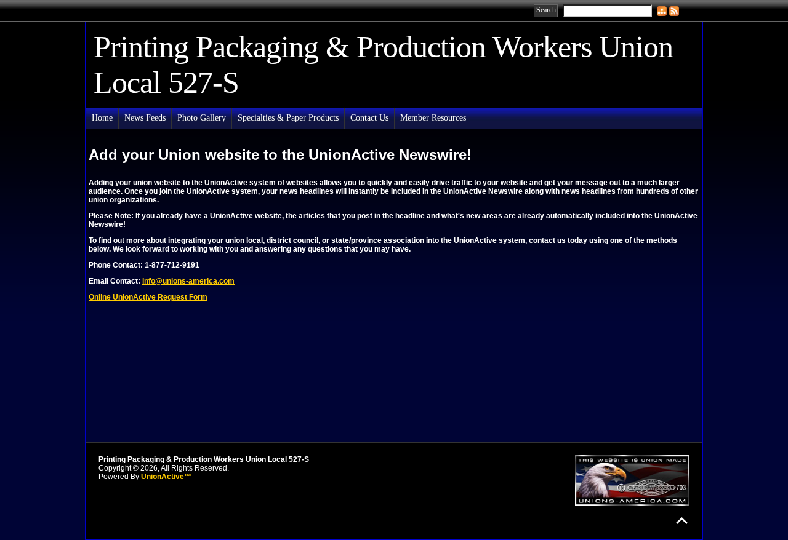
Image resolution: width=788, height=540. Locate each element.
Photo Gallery (201, 117)
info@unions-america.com (188, 281)
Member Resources (433, 117)
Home (102, 117)
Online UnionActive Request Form (148, 297)
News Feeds (145, 117)
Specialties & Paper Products (288, 117)
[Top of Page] (682, 520)
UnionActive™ (166, 476)
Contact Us (369, 117)
